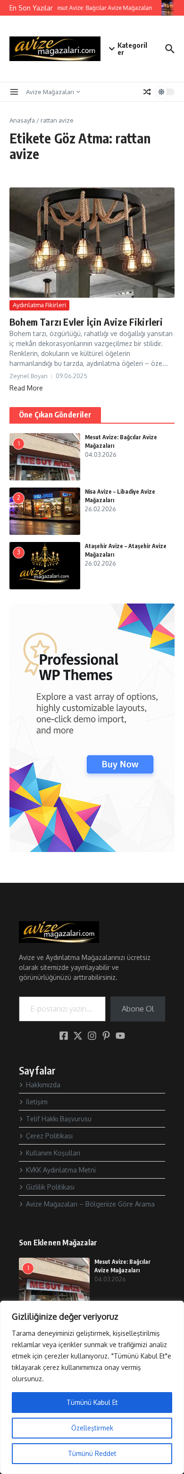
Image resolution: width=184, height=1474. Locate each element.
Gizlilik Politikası (50, 1187)
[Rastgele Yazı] (147, 92)
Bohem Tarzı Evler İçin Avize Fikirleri (86, 322)
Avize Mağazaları (50, 92)
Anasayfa (22, 120)
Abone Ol (138, 1008)
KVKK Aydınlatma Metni (61, 1170)
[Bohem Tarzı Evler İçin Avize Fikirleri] (92, 242)
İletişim (37, 1102)
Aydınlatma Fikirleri (39, 305)
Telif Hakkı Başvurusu (59, 1119)
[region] (92, 1387)
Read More (26, 388)
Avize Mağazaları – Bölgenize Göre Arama (90, 1204)
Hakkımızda (43, 1085)
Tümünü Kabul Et (92, 1402)
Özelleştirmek (92, 1428)
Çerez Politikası (49, 1136)
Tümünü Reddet (92, 1453)
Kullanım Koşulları (53, 1153)
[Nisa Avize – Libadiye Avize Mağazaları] (172, 8)
